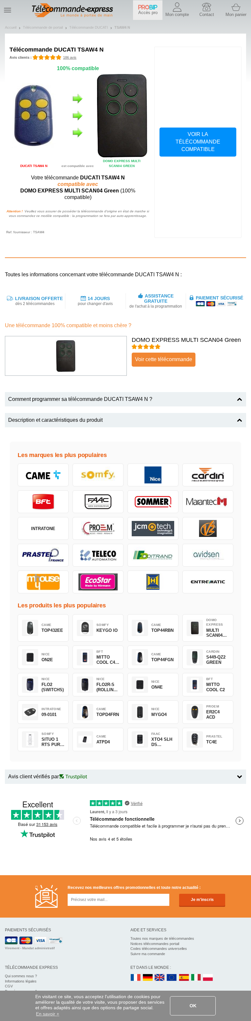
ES (184, 978)
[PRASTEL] (43, 555)
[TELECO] (98, 555)
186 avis (69, 57)
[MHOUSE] (43, 582)
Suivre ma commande (147, 954)
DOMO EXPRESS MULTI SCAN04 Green (186, 340)
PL (208, 978)
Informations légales (21, 981)
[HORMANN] (152, 582)
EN (172, 978)
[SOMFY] (98, 475)
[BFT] (43, 501)
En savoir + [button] (47, 1013)
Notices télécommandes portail (154, 944)
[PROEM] (98, 528)
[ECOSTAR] (98, 582)
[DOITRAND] (152, 555)
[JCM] (152, 528)
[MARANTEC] (207, 501)
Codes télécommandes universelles (158, 949)
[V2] (207, 528)
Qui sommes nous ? (21, 976)
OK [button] (193, 1005)
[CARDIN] (207, 475)
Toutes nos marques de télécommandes (162, 938)
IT (196, 978)
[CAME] (43, 475)
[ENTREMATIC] (207, 582)
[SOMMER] (152, 501)
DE (147, 978)
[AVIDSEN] (207, 555)
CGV (9, 986)
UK (160, 978)
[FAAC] (98, 501)
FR (135, 978)
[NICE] (152, 475)
